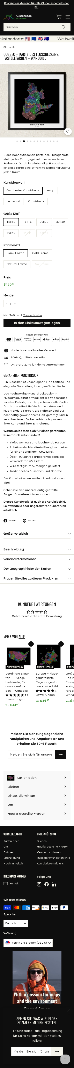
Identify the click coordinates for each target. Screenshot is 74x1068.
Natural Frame (17, 264)
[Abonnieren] (57, 1051)
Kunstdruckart (14, 182)
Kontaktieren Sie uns (50, 863)
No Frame (42, 264)
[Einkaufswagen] (59, 17)
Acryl (50, 190)
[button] (15, 695)
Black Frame (15, 253)
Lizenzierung (11, 857)
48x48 (44, 233)
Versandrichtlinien (49, 852)
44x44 (27, 233)
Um (5, 846)
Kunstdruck (36, 201)
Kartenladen (11, 841)
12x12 (11, 221)
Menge (8, 295)
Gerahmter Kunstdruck (23, 190)
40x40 (11, 233)
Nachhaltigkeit (13, 863)
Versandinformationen (19, 559)
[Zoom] (68, 131)
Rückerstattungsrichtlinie (53, 857)
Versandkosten (32, 315)
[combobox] (37, 27)
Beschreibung (13, 549)
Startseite (9, 47)
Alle (22, 636)
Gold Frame (40, 253)
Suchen (42, 841)
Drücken (8, 852)
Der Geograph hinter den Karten (27, 568)
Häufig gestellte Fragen (52, 846)
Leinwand (13, 201)
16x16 (27, 221)
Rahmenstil (11, 245)
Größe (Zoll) (11, 213)
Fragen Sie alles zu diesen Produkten (30, 578)
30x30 (60, 221)
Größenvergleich (15, 533)
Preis (7, 277)
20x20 (44, 221)
